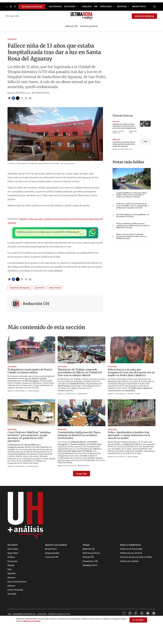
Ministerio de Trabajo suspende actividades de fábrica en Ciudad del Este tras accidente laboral (80, 372)
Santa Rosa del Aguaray (19, 288)
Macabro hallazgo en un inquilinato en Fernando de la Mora (132, 216)
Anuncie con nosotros (56, 545)
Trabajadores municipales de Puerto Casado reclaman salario (30, 371)
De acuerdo (138, 620)
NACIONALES (55, 6)
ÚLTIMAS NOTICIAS (32, 6)
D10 (95, 6)
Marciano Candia (134, 394)
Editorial (116, 140)
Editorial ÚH (71, 26)
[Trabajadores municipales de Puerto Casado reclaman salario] (31, 349)
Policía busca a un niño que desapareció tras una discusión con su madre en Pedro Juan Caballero (131, 372)
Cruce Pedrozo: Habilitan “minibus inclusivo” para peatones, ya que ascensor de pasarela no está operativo (29, 436)
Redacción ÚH (36, 303)
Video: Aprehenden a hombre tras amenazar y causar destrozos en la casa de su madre (129, 435)
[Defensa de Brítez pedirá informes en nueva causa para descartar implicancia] (145, 124)
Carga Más (81, 474)
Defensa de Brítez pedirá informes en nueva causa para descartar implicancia (124, 126)
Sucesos (116, 122)
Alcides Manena (33, 391)
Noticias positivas (89, 26)
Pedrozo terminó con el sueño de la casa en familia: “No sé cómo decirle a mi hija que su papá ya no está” (132, 206)
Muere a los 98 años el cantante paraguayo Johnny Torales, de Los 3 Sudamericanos (131, 236)
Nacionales (12, 39)
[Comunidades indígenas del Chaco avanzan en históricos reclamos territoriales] (81, 412)
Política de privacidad (31, 621)
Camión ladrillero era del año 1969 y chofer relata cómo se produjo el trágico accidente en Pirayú (131, 195)
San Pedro (39, 288)
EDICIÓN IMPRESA (144, 16)
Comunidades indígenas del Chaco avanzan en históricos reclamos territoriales (79, 435)
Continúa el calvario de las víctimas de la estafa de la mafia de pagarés (124, 144)
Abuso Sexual (54, 288)
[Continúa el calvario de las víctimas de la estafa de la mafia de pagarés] (145, 142)
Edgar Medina (133, 456)
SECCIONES (69, 6)
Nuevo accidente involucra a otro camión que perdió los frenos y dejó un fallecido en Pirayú (132, 225)
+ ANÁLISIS (86, 6)
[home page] (81, 16)
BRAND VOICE (139, 6)
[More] (77, 6)
